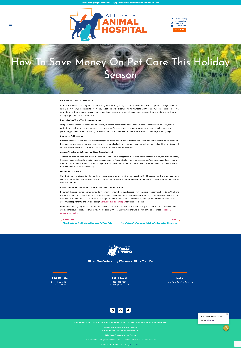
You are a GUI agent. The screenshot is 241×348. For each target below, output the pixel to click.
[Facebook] (112, 310)
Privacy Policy (135, 345)
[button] (226, 328)
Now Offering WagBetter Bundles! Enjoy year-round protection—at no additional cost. (120, 2)
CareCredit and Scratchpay (113, 202)
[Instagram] (120, 310)
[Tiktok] (128, 310)
